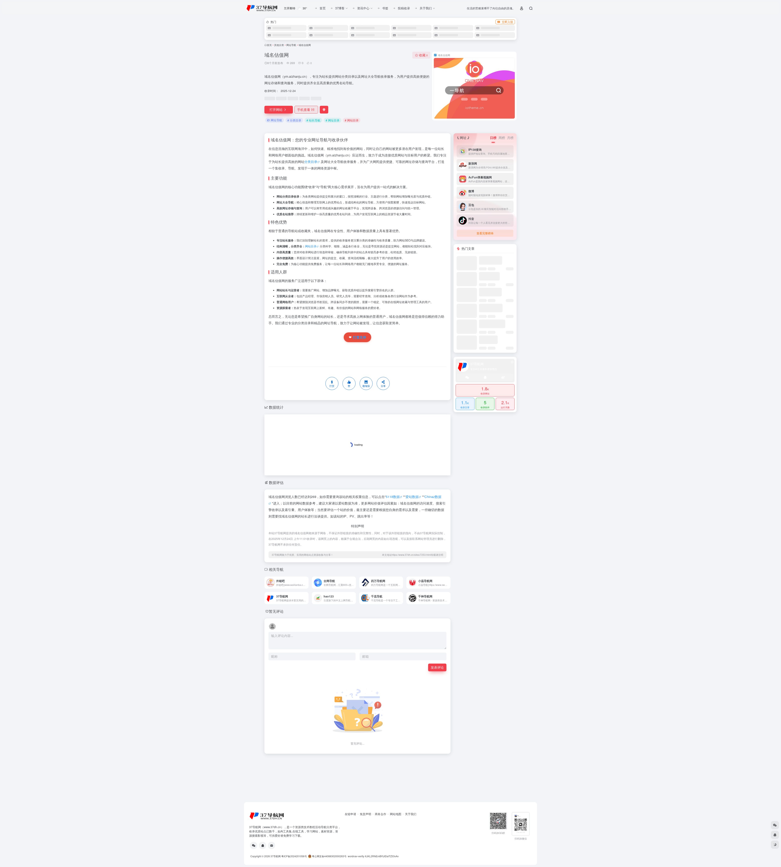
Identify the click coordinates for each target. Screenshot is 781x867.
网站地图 (395, 814)
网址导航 (291, 45)
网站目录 (310, 246)
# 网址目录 (332, 120)
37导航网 (276, 856)
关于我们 (410, 814)
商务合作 (380, 814)
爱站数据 (412, 496)
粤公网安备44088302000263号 (329, 856)
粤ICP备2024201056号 (294, 856)
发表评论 (437, 667)
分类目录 (310, 161)
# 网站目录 (352, 120)
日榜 (493, 137)
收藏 (423, 55)
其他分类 (279, 45)
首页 (269, 45)
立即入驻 (507, 22)
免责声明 (365, 814)
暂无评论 (276, 611)
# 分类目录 (294, 120)
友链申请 (350, 814)
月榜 (510, 137)
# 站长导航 (313, 120)
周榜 (501, 137)
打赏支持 (357, 337)
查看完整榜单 (485, 233)
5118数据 (393, 496)
